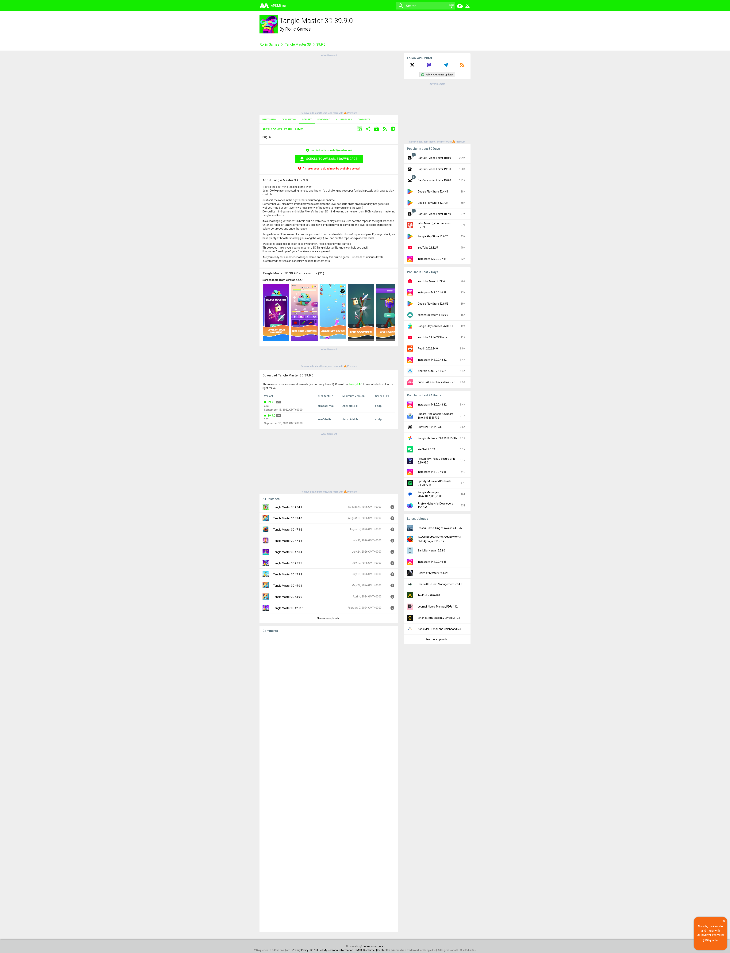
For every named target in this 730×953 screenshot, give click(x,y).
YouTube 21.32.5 (428, 247)
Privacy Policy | (301, 950)
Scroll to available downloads (331, 159)
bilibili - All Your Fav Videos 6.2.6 (436, 382)
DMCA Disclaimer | (366, 950)
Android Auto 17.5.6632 (432, 370)
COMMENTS (364, 119)
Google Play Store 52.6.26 (433, 236)
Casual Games (294, 129)
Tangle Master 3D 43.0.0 (287, 596)
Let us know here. (373, 946)
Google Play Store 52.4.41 (433, 191)
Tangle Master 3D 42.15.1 (288, 608)
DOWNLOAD (323, 119)
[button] (359, 129)
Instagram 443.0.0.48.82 (432, 359)
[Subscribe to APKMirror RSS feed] (462, 66)
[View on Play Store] (376, 129)
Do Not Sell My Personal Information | (332, 950)
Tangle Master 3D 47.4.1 (287, 507)
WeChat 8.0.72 (426, 449)
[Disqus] (329, 782)
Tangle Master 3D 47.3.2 (287, 574)
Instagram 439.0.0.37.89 (432, 258)
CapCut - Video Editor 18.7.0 (434, 213)
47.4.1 (300, 279)
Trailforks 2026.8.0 (429, 595)
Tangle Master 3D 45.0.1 (287, 585)
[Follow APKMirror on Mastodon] (429, 66)
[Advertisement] (329, 83)
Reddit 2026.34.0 (428, 348)
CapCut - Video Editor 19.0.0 (434, 180)
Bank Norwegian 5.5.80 (431, 550)
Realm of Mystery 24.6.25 (433, 572)
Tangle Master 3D (298, 44)
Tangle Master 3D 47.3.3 (287, 563)
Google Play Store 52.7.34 (433, 202)
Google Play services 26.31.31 (435, 326)
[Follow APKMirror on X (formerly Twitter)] (412, 66)
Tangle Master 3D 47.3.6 (287, 529)
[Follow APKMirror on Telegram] (445, 66)
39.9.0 (271, 402)
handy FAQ (355, 384)
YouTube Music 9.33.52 (431, 281)
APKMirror (278, 6)
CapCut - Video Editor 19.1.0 (434, 169)
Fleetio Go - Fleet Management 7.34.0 (440, 584)
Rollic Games (298, 29)
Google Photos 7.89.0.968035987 (437, 438)
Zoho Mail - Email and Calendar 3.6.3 (439, 629)
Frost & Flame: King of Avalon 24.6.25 (440, 528)
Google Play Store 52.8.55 (433, 303)
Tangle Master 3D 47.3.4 (287, 552)
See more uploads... (329, 618)
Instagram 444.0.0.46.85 (432, 471)
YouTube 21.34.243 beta (432, 337)
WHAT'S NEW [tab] (269, 119)
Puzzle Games (272, 129)
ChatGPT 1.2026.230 (430, 427)
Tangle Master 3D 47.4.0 (287, 518)
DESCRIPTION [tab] (289, 119)
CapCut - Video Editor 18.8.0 (434, 157)
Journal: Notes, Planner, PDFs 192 (438, 606)
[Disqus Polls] (329, 683)
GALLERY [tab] (307, 119)
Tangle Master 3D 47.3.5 (287, 540)
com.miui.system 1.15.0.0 (433, 314)
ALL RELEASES (344, 119)
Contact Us (383, 950)
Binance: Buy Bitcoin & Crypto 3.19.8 (439, 617)
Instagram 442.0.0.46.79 (432, 292)
